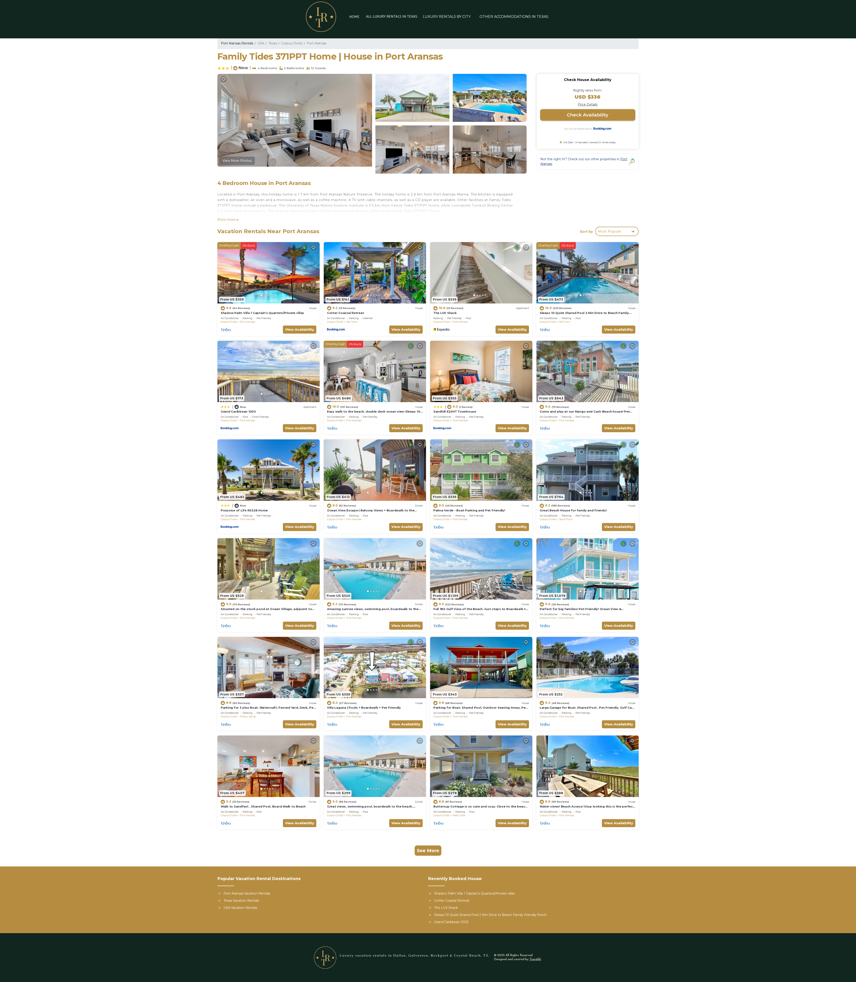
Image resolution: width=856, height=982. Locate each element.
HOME (354, 17)
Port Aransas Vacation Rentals (247, 893)
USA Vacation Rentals (240, 908)
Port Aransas (316, 43)
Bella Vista (459, 815)
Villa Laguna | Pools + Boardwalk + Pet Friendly (364, 707)
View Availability (299, 329)
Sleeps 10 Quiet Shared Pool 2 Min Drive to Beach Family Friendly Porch (490, 915)
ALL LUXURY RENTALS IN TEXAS (391, 17)
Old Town (352, 321)
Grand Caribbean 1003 (238, 411)
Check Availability (587, 115)
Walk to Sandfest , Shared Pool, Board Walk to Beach (263, 806)
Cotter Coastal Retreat (345, 313)
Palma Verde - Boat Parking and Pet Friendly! (469, 510)
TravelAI (535, 959)
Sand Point (565, 519)
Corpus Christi (291, 43)
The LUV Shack (445, 313)
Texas (272, 43)
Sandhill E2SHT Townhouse (454, 411)
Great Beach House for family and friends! (573, 510)
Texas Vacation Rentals (241, 901)
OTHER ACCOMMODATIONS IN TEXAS (513, 17)
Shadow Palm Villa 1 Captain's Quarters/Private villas (262, 313)
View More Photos (236, 161)
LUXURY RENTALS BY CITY (447, 17)
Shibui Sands (248, 716)
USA (260, 43)
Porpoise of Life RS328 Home (244, 510)
